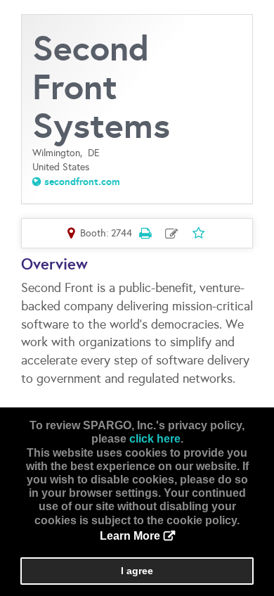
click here (155, 439)
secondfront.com (82, 181)
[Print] (145, 233)
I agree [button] (137, 570)
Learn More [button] (130, 536)
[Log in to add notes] (172, 234)
